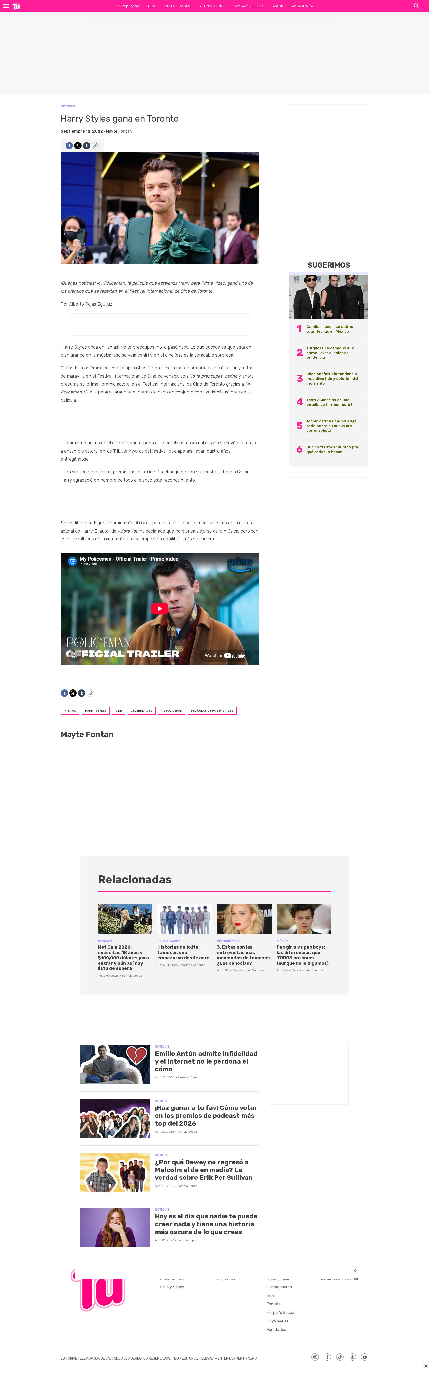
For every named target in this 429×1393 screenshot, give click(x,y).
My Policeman (171, 710)
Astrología (302, 6)
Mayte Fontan (119, 131)
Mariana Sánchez (193, 965)
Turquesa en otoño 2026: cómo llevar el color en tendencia (330, 353)
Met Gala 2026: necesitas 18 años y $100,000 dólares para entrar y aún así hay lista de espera (123, 957)
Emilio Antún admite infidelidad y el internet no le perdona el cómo (206, 1061)
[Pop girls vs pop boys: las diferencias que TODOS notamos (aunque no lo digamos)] (304, 919)
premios (70, 710)
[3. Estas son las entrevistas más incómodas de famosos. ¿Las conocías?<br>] (244, 919)
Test (152, 6)
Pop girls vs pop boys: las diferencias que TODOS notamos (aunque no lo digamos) (303, 955)
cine (118, 710)
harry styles (96, 710)
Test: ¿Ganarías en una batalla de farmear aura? (329, 402)
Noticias (68, 106)
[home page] (16, 6)
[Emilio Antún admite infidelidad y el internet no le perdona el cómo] (115, 1064)
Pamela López (132, 975)
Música (283, 941)
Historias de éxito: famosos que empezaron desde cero (183, 952)
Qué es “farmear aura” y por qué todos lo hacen (332, 449)
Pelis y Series (212, 6)
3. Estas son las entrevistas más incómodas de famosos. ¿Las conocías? (244, 955)
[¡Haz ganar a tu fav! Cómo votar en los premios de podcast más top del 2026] (115, 1118)
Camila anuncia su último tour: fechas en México (329, 329)
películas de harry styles (212, 710)
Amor (278, 6)
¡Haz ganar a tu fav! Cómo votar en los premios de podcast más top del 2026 (206, 1115)
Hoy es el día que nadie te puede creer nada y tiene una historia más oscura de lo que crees (206, 1224)
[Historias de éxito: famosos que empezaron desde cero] (184, 919)
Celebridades (177, 6)
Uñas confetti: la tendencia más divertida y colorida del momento (332, 378)
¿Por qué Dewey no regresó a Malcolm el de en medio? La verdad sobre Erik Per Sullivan (204, 1169)
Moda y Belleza (249, 6)
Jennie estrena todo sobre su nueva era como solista (332, 426)
